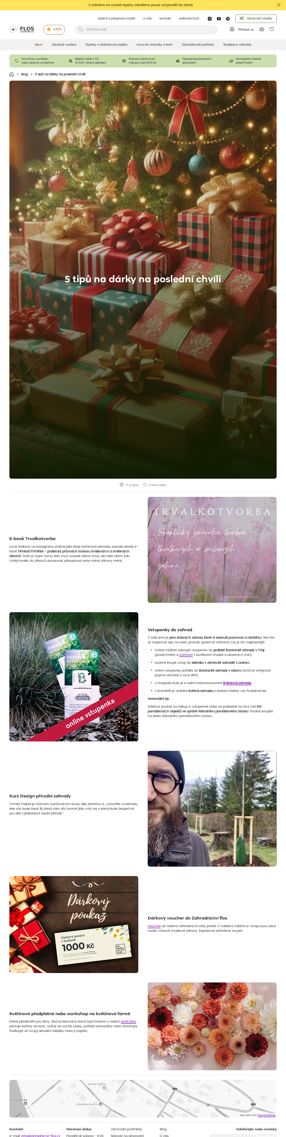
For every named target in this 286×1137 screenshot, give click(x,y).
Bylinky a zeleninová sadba (106, 44)
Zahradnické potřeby (198, 44)
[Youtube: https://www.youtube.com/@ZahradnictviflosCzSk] (218, 18)
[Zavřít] (279, 5)
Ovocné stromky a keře (154, 44)
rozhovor (186, 655)
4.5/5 (57, 29)
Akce (38, 44)
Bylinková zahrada (237, 683)
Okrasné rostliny (64, 44)
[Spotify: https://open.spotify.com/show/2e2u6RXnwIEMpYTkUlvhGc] (228, 18)
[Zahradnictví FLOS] (21, 30)
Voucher (154, 926)
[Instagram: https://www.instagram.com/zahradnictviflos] (209, 18)
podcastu (128, 1021)
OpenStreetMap (266, 1115)
